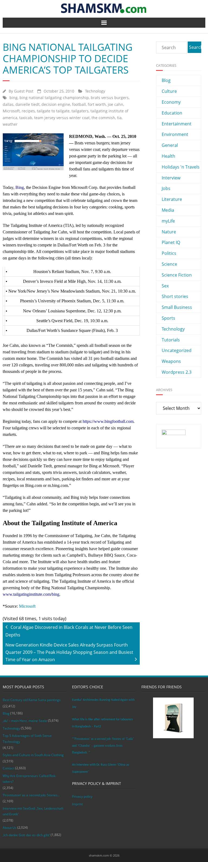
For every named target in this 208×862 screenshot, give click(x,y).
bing (13, 97)
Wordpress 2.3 (176, 372)
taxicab (25, 117)
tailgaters (80, 110)
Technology (95, 91)
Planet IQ (171, 242)
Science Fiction (177, 275)
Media (168, 210)
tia (119, 117)
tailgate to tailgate (53, 110)
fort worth (97, 104)
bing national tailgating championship (54, 97)
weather (10, 124)
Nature (169, 232)
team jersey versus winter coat (62, 117)
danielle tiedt (27, 104)
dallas (8, 104)
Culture (169, 91)
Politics (169, 253)
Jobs (166, 188)
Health (168, 156)
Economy (171, 102)
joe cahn (115, 104)
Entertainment (176, 124)
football (79, 104)
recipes (28, 110)
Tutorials (171, 340)
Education (172, 113)
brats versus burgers (110, 97)
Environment (175, 134)
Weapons (171, 361)
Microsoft (11, 110)
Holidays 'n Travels (181, 167)
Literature (172, 199)
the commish (103, 117)
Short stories (175, 296)
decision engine (55, 104)
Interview (171, 178)
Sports (168, 318)
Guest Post (23, 91)
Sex (165, 286)
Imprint (77, 804)
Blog (166, 80)
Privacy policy (82, 796)
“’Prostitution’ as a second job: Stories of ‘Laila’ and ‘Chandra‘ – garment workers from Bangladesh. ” (103, 745)
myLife (168, 221)
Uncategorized (176, 350)
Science (169, 264)
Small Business (177, 307)
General (170, 145)
